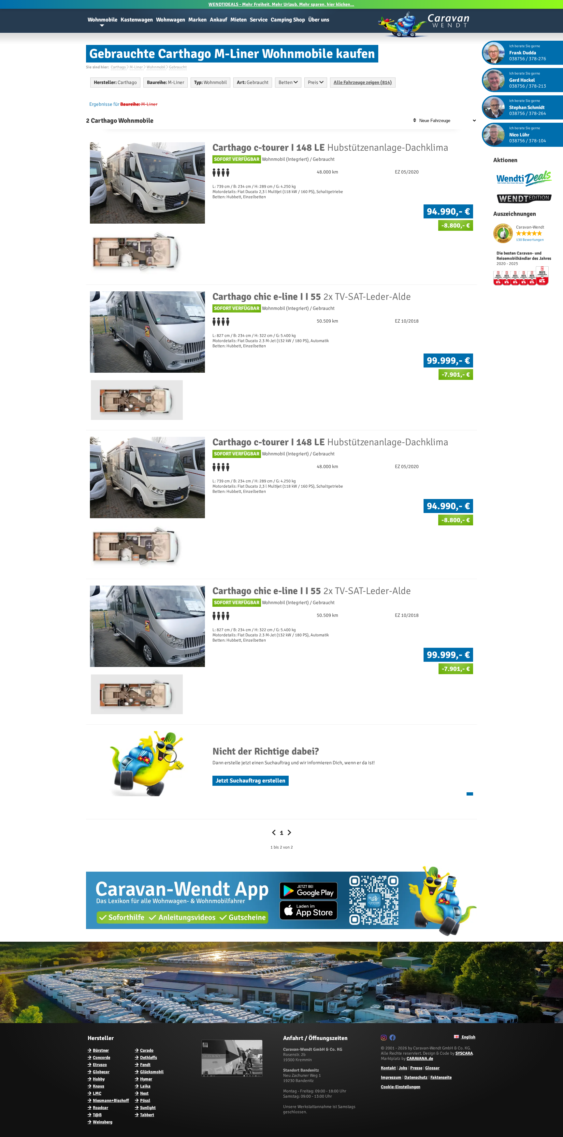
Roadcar (100, 1107)
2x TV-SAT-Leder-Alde (311, 297)
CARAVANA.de (420, 1058)
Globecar (101, 1072)
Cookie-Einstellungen (400, 1086)
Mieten (238, 19)
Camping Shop (288, 19)
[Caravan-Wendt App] (281, 938)
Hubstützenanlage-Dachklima (330, 148)
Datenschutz (415, 1077)
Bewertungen (530, 240)
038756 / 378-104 (527, 141)
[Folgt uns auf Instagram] (384, 1038)
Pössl (145, 1100)
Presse (416, 1068)
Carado (146, 1050)
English (468, 1037)
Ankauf (218, 19)
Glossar (432, 1068)
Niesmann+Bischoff (111, 1100)
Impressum (391, 1077)
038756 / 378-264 (527, 113)
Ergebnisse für (104, 104)
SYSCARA (464, 1053)
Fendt (145, 1064)
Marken (197, 19)
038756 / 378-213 (527, 86)
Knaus (98, 1086)
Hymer (146, 1079)
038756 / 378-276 (527, 59)
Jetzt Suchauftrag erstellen (250, 780)
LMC (97, 1093)
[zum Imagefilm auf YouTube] (232, 1075)
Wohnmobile (102, 19)
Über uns (318, 19)
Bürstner (101, 1050)
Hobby (99, 1079)
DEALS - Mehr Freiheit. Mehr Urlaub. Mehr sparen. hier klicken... (281, 4)
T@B (97, 1114)
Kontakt (388, 1068)
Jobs (403, 1068)
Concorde (101, 1057)
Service (258, 19)
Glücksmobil (152, 1072)
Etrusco (100, 1064)
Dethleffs (148, 1057)
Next (144, 1093)
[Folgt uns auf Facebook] (393, 1038)
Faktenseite (441, 1077)
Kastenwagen (137, 19)
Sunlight (148, 1107)
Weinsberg (102, 1122)
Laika (145, 1086)
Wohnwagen (170, 19)
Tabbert (147, 1114)
